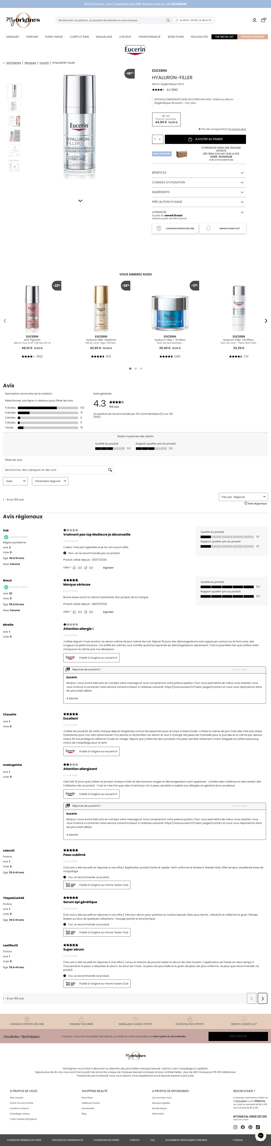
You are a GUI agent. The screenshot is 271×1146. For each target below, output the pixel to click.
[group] (79, 128)
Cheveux (125, 37)
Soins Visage (54, 37)
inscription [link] (238, 1036)
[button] (80, 200)
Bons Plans (87, 1097)
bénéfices (159, 173)
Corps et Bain (79, 37)
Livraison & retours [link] (19, 1108)
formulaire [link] (241, 1101)
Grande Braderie (252, 37)
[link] (255, 20)
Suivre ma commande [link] (21, 1103)
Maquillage (104, 37)
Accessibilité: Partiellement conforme (186, 1140)
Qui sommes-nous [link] (161, 1097)
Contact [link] (135, 1140)
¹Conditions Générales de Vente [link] (24, 1140)
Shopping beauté (94, 1091)
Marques (12, 37)
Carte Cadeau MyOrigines (23, 1119)
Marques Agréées (161, 1103)
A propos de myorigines (170, 1091)
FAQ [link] (152, 1140)
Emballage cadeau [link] (20, 1113)
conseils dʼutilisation (168, 182)
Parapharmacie (149, 37)
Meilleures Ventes (91, 1103)
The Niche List (224, 37)
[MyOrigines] (23, 20)
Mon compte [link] (16, 1097)
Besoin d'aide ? (244, 1091)
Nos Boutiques (159, 1108)
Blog (84, 1113)
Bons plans (176, 37)
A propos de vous (23, 1091)
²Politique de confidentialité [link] (67, 1140)
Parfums (32, 37)
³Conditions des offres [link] (106, 1140)
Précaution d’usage (167, 202)
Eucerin (44, 63)
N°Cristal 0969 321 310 (250, 1116)
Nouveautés (199, 37)
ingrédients (161, 192)
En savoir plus (237, 129)
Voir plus (190, 103)
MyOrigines (14, 63)
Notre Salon (158, 1113)
